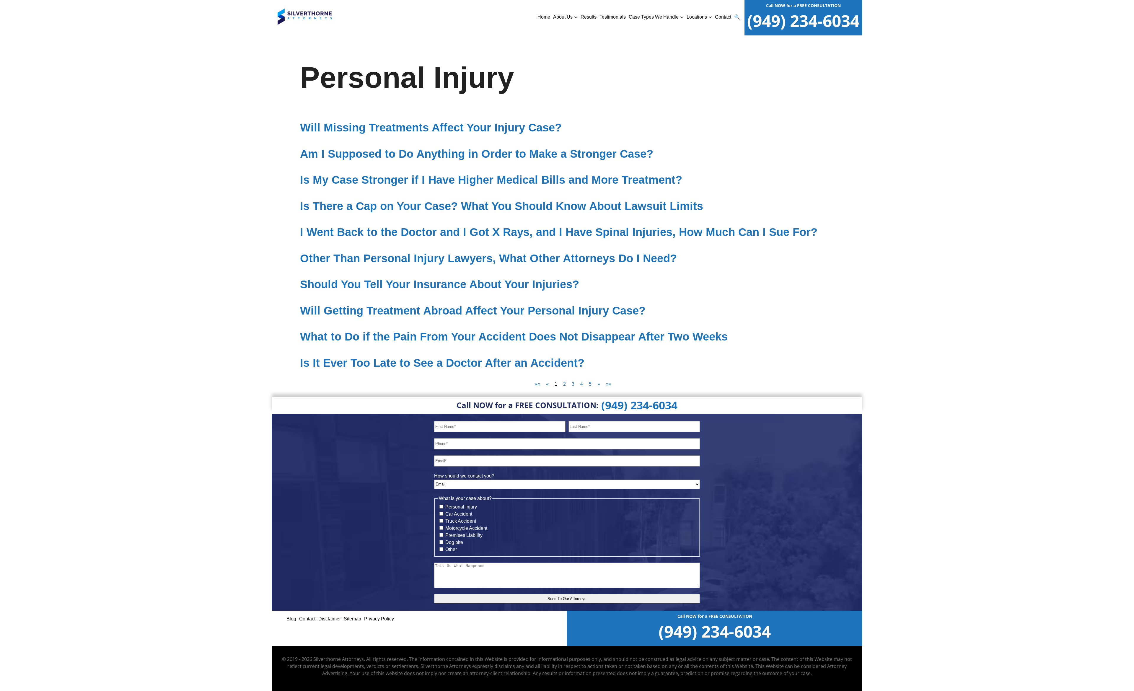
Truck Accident (460, 521)
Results (589, 16)
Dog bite (454, 542)
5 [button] (590, 384)
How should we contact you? (464, 475)
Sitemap (352, 618)
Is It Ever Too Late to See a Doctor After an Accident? (442, 363)
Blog (291, 618)
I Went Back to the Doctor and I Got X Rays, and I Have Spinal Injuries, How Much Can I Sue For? (558, 232)
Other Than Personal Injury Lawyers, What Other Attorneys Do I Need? (488, 258)
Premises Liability (464, 535)
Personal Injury (461, 506)
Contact (723, 16)
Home (543, 16)
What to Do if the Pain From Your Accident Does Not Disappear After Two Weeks (514, 336)
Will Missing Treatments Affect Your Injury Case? (431, 127)
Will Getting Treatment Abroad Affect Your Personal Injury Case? (473, 310)
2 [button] (564, 384)
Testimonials (612, 16)
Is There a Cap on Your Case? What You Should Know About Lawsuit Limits (501, 206)
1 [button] (556, 384)
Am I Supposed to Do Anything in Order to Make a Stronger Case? (476, 154)
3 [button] (573, 384)
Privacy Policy (379, 618)
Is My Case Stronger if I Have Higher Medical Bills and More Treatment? (491, 180)
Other (451, 549)
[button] (537, 384)
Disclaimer (329, 618)
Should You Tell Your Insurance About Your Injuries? (439, 284)
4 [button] (581, 384)
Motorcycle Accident (466, 528)
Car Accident (458, 513)
